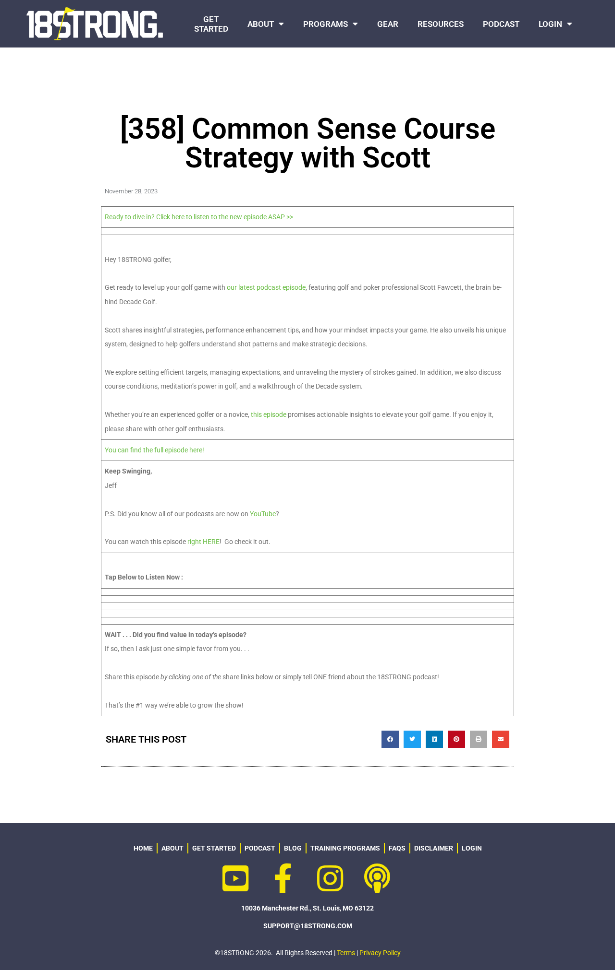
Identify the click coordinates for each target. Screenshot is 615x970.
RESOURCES (441, 24)
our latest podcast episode (266, 287)
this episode (268, 414)
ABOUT (260, 24)
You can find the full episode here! (154, 450)
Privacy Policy (380, 953)
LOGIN (550, 24)
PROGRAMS (325, 24)
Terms (346, 953)
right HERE (203, 541)
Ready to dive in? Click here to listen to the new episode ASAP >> (199, 217)
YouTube (263, 514)
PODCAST (501, 24)
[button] (390, 739)
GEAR (387, 24)
